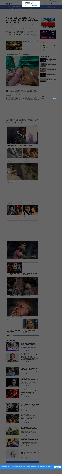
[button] (53, 467)
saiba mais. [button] (3, 467)
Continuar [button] (57, 467)
